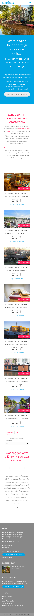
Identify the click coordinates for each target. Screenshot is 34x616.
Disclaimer (5, 547)
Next (9, 434)
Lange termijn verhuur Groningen (12, 537)
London (8, 131)
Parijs (28, 129)
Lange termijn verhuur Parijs (10, 541)
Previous (10, 432)
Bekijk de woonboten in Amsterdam (17, 94)
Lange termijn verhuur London (11, 539)
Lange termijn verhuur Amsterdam (12, 532)
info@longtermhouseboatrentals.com (13, 605)
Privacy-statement (7, 545)
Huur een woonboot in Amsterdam (18, 567)
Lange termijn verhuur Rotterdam (12, 534)
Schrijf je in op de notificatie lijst (13, 586)
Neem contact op (9, 148)
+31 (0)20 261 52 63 (8, 603)
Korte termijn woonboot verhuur (13, 554)
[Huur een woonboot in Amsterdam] (6, 569)
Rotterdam (22, 129)
